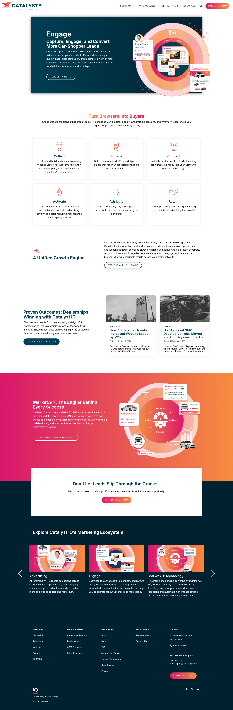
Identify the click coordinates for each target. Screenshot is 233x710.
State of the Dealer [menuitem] (110, 653)
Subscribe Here (183, 675)
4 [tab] (124, 607)
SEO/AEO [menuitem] (37, 659)
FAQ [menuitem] (103, 647)
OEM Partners (170, 6)
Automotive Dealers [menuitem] (77, 635)
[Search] (201, 6)
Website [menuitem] (37, 647)
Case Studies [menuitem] (107, 665)
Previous (21, 573)
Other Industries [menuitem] (75, 653)
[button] (187, 689)
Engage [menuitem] (36, 653)
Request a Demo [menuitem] (144, 635)
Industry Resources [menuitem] (111, 659)
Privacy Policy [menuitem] (38, 697)
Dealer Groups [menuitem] (74, 641)
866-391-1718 (176, 660)
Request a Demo (217, 6)
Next (211, 573)
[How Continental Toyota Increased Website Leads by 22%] (131, 308)
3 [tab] (118, 607)
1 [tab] (107, 607)
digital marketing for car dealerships (70, 66)
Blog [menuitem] (103, 641)
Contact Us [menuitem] (141, 641)
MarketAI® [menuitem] (38, 635)
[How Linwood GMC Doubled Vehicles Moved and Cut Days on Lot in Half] (185, 308)
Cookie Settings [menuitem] (51, 697)
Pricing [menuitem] (104, 671)
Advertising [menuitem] (38, 641)
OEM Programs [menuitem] (74, 647)
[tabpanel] (57, 572)
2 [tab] (113, 607)
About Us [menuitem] (106, 635)
